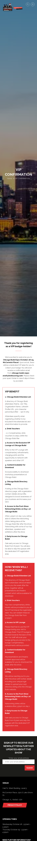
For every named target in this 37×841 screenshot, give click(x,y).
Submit (30, 768)
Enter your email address (18, 758)
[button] (28, 4)
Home (9, 178)
